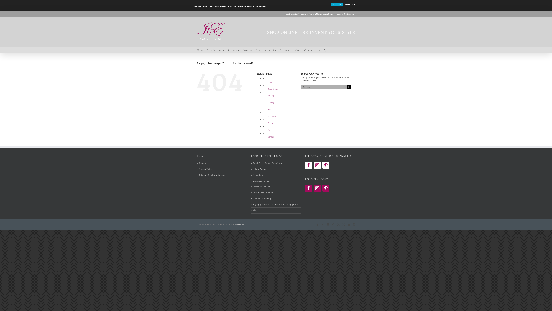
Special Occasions (261, 186)
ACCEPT (337, 4)
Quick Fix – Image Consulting (267, 163)
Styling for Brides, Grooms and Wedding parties (276, 204)
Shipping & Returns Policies (212, 175)
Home (270, 82)
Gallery (271, 102)
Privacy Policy (205, 169)
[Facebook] (308, 165)
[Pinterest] (325, 165)
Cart (269, 130)
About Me (272, 116)
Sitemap (202, 163)
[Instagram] (317, 165)
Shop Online (273, 88)
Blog (270, 109)
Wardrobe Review (261, 181)
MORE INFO (350, 4)
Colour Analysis (260, 169)
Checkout (272, 123)
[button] (325, 50)
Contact (271, 136)
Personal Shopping (262, 198)
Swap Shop (258, 175)
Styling (271, 95)
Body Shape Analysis (263, 192)
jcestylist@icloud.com (345, 13)
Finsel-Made (239, 224)
